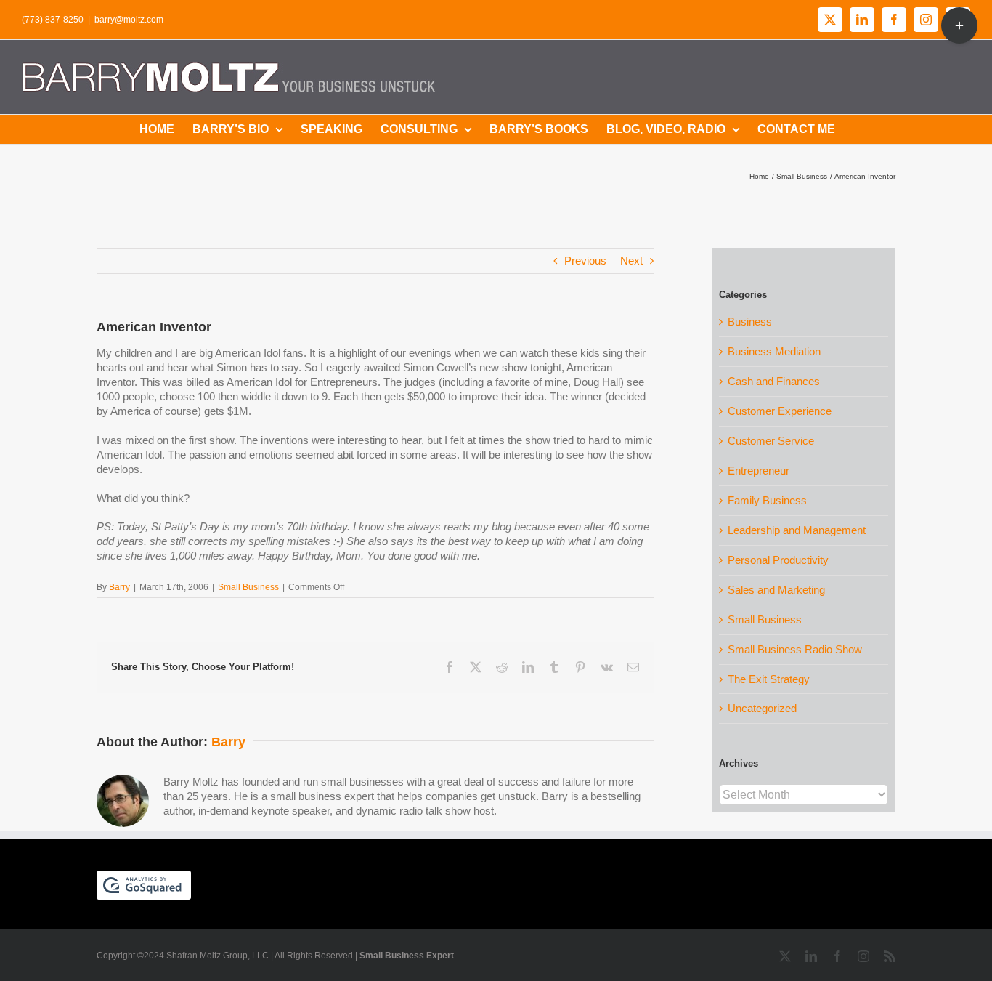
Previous (585, 260)
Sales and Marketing (776, 590)
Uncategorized (762, 708)
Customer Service (771, 441)
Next (631, 260)
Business (750, 321)
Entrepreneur (758, 470)
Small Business (248, 587)
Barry (119, 587)
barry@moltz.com (128, 20)
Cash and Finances (774, 381)
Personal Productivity (778, 560)
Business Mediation (774, 351)
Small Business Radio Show (795, 649)
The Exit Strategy (769, 679)
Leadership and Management (797, 530)
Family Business (767, 500)
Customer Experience (780, 411)
